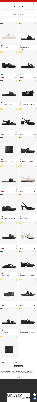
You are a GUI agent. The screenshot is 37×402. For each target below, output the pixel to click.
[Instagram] (17, 377)
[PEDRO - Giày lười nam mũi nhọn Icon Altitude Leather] (28, 147)
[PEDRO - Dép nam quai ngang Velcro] (28, 289)
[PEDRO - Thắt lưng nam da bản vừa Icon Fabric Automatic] (28, 90)
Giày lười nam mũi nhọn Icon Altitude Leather (26, 161)
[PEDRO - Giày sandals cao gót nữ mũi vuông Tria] (28, 118)
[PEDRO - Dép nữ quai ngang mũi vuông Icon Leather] (9, 175)
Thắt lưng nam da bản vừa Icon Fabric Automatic (27, 104)
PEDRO (2, 45)
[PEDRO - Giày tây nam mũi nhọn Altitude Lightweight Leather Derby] (9, 204)
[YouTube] (19, 377)
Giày (5, 17)
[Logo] (4, 3)
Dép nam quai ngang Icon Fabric (25, 47)
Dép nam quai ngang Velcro (24, 303)
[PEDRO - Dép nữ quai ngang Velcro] (9, 33)
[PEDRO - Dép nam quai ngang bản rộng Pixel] (9, 90)
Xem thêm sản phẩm (18, 366)
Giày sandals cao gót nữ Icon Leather (25, 218)
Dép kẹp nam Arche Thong (5, 275)
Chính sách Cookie (12, 399)
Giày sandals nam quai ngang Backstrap (7, 132)
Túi (13, 17)
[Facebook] (15, 377)
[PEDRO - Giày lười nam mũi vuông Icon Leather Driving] (28, 318)
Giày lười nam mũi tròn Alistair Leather (6, 75)
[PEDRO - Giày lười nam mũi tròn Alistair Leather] (9, 61)
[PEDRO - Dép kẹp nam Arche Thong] (9, 261)
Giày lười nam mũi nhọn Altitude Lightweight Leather (28, 275)
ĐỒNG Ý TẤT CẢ (28, 397)
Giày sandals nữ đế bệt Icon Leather (25, 189)
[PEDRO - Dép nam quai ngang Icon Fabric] (28, 33)
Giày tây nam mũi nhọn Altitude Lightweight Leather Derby (10, 218)
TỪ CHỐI (23, 397)
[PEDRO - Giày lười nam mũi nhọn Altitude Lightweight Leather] (28, 261)
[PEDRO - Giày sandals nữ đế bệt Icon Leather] (28, 175)
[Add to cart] (16, 23)
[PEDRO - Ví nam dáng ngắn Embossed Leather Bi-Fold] (9, 346)
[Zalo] (22, 377)
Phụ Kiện (31, 17)
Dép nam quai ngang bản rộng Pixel (6, 104)
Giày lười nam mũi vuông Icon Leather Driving (27, 332)
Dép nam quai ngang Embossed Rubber (26, 75)
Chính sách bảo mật (18, 399)
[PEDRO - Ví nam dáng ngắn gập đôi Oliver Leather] (9, 147)
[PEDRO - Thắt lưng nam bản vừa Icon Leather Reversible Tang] (9, 289)
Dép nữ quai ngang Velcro (5, 47)
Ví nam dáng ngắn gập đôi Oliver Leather (7, 161)
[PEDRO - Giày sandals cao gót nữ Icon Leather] (28, 204)
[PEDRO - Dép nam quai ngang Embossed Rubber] (28, 61)
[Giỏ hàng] (35, 3)
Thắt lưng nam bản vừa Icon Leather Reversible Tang (9, 303)
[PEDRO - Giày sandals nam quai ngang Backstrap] (9, 118)
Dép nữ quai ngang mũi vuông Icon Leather (7, 189)
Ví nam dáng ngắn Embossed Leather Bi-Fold (7, 360)
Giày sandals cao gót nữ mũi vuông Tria (26, 132)
